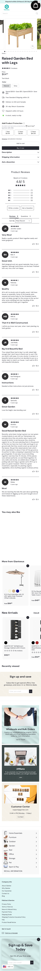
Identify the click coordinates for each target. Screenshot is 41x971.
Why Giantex (6, 888)
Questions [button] (24, 216)
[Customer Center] (20, 794)
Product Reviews (20, 172)
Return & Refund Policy (9, 909)
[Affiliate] (20, 756)
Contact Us (5, 893)
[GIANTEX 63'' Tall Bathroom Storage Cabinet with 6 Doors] (15, 637)
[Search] (37, 13)
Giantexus (18, 561)
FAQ (3, 920)
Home (3, 53)
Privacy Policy (6, 904)
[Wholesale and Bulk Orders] (20, 717)
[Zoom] (33, 46)
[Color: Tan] (13, 591)
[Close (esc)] (38, 939)
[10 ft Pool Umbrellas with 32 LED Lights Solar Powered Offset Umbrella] (15, 585)
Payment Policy (7, 912)
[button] (20, 190)
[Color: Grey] (9, 541)
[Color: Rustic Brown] (37, 642)
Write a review (13, 208)
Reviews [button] (12, 216)
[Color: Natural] (5, 541)
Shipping (4, 139)
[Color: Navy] (17, 591)
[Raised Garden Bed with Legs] (15, 535)
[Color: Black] (5, 642)
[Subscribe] (31, 962)
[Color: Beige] (9, 591)
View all (36, 613)
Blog (3, 896)
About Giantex (6, 886)
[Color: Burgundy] (5, 591)
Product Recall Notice (9, 922)
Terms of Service (7, 907)
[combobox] (20, 13)
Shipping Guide (7, 914)
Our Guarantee (6, 891)
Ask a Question (27, 208)
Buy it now (20, 148)
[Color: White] (9, 642)
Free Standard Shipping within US (20, 2)
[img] (20, 226)
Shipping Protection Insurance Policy (13, 917)
